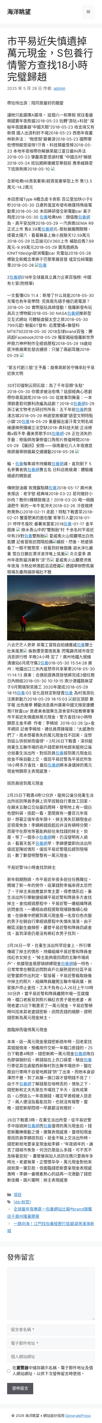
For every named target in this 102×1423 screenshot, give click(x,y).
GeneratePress (78, 1415)
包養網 (84, 217)
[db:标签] (22, 1202)
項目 (18, 1194)
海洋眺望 (19, 11)
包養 (44, 217)
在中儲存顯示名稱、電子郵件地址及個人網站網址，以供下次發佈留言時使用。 (52, 1370)
